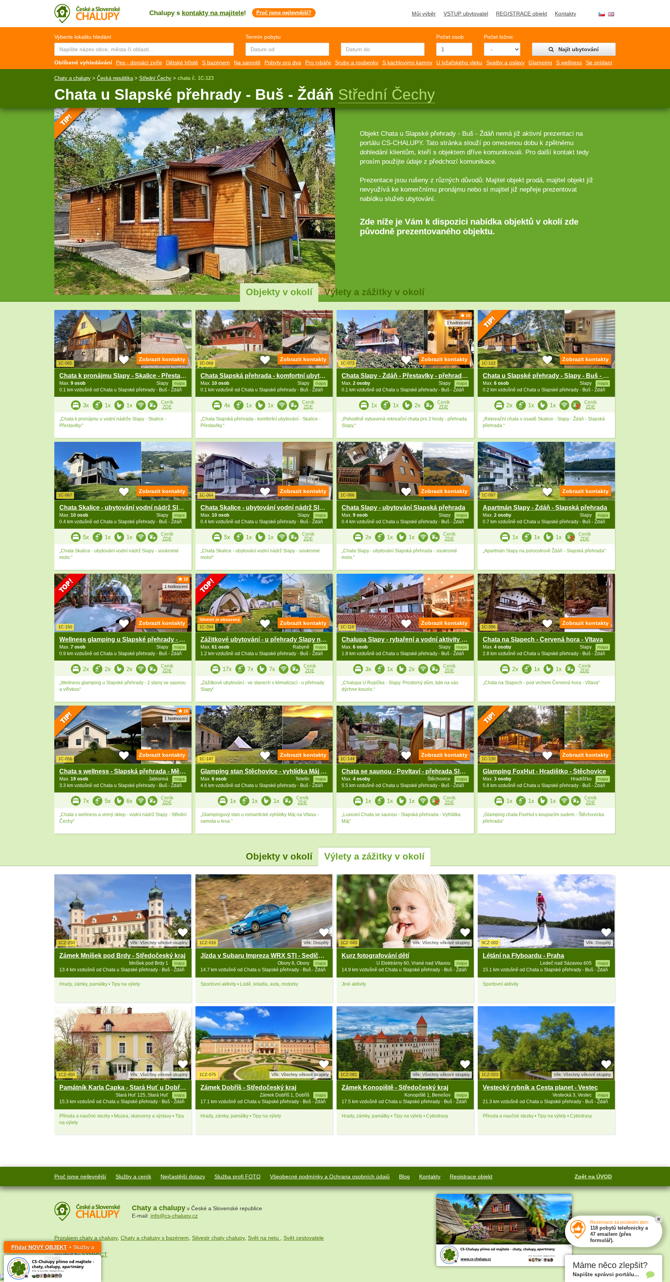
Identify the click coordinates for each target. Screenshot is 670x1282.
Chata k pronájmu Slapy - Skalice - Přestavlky (125, 375)
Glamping (540, 62)
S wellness (569, 62)
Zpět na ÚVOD (593, 1176)
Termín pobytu (263, 37)
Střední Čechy (155, 78)
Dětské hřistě (182, 62)
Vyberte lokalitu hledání (82, 37)
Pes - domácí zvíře (139, 62)
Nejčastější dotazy (183, 1176)
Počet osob (450, 37)
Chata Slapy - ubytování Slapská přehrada (403, 507)
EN (611, 14)
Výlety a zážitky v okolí (374, 292)
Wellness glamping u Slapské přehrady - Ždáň (126, 639)
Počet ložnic (498, 37)
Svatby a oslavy (505, 62)
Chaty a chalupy (72, 78)
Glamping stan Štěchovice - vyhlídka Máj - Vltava (271, 771)
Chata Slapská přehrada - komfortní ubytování (268, 375)
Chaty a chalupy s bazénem (155, 1238)
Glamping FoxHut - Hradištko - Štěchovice (544, 771)
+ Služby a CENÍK (52, 1248)
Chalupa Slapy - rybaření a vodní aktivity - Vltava (412, 639)
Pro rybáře (318, 62)
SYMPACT (94, 1254)
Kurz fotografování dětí (375, 955)
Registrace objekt (471, 1176)
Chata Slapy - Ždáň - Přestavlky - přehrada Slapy (413, 375)
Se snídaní (599, 62)
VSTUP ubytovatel (466, 13)
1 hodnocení (458, 322)
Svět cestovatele (303, 1238)
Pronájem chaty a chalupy (85, 1238)
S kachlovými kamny (407, 62)
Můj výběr (424, 13)
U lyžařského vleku (459, 62)
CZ (601, 14)
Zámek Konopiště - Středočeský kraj (395, 1087)
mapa (179, 963)
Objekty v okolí (279, 292)
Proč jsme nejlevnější (80, 1176)
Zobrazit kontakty (162, 359)
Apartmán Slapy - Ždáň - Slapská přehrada (545, 507)
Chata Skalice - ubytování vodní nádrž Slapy (124, 507)
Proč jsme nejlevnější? (283, 13)
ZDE (167, 407)
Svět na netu (264, 1238)
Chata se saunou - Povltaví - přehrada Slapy (406, 771)
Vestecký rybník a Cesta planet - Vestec (540, 1087)
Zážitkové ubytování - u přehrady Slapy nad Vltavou (276, 639)
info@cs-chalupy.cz (174, 1216)
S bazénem (216, 62)
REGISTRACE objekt (521, 13)
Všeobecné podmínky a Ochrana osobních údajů (330, 1176)
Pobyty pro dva (282, 62)
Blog (404, 1176)
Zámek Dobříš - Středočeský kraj (248, 1087)
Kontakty (565, 13)
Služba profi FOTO (237, 1176)
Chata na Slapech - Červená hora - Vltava (543, 639)
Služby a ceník (133, 1176)
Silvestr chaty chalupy (218, 1238)
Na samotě (247, 62)
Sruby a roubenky (356, 62)
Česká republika (115, 78)
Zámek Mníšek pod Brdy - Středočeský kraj (122, 955)
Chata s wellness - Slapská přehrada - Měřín (123, 771)
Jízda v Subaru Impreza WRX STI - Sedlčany (264, 955)
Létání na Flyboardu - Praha (523, 955)
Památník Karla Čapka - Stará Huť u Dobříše (123, 1087)
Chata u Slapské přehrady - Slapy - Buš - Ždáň (550, 375)
